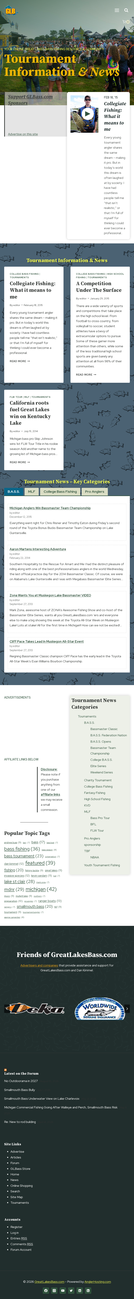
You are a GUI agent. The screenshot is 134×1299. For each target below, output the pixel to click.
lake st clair (19, 881)
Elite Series (98, 766)
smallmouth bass (35, 906)
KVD (87, 805)
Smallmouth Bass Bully (19, 1090)
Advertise (17, 1151)
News (14, 1180)
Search (15, 1191)
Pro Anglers (92, 838)
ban (26, 842)
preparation (13, 901)
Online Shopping (21, 1186)
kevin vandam (41, 875)
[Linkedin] (80, 1290)
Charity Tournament (98, 780)
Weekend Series (101, 772)
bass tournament (23, 856)
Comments (21, 1244)
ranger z (9, 907)
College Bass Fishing (24, 273)
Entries (18, 1238)
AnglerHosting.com (97, 1282)
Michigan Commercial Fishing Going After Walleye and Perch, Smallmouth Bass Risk (60, 1107)
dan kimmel (14, 864)
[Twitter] (71, 1290)
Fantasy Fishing (94, 793)
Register (16, 1227)
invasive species (17, 875)
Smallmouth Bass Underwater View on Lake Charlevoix (41, 1099)
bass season (49, 849)
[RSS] (88, 1290)
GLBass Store (20, 1169)
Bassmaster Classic (104, 729)
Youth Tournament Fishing (102, 865)
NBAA (94, 857)
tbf (58, 906)
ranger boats (50, 901)
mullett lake (24, 896)
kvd (56, 876)
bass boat (52, 842)
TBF (87, 851)
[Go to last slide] (7, 1009)
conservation (52, 856)
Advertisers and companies (39, 965)
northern (39, 896)
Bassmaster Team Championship (103, 750)
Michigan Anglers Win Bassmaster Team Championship (50, 508)
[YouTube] (63, 1290)
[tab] (13, 492)
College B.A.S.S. (101, 760)
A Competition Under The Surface (99, 287)
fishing (14, 870)
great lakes (53, 870)
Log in (14, 1233)
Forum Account (21, 1250)
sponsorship (92, 845)
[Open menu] (117, 10)
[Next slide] (127, 1009)
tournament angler (33, 912)
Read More (20, 361)
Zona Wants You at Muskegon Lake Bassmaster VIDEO (50, 595)
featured (40, 863)
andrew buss (12, 842)
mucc (9, 896)
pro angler (30, 901)
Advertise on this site (23, 134)
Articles (15, 1157)
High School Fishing (97, 799)
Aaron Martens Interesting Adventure (38, 549)
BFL (93, 824)
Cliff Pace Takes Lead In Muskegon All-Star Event (47, 641)
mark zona (42, 882)
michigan (41, 889)
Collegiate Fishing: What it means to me (115, 116)
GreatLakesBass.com (49, 1282)
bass (38, 842)
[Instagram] (54, 1290)
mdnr (14, 889)
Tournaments (19, 277)
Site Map (16, 1197)
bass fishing (22, 849)
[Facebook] (46, 1290)
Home (14, 1174)
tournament (12, 912)
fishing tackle (34, 870)
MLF (26, 397)
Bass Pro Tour (100, 818)
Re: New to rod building (20, 1122)
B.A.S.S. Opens (100, 741)
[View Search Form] (126, 10)
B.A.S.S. (89, 723)
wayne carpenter (14, 917)
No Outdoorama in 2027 (21, 1081)
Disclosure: (49, 769)
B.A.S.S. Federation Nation (108, 735)
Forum (14, 1163)
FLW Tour (16, 397)
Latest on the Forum (21, 1074)
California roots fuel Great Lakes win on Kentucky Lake (30, 413)
